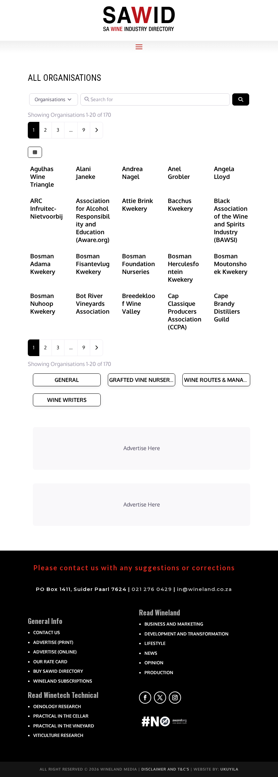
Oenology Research (57, 706)
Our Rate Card (50, 661)
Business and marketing (173, 624)
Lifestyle (154, 643)
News (150, 653)
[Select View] (35, 152)
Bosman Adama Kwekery (42, 263)
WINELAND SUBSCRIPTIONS (62, 681)
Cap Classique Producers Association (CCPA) (184, 311)
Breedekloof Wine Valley (138, 303)
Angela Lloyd (224, 172)
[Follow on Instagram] (175, 697)
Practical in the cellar (60, 716)
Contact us (46, 632)
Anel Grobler (179, 172)
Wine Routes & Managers (220, 379)
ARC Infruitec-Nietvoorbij (46, 208)
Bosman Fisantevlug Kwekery (93, 263)
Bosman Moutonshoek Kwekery (230, 263)
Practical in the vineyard (63, 725)
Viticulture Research (58, 735)
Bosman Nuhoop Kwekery (42, 303)
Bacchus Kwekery (180, 204)
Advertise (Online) (55, 651)
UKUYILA (229, 769)
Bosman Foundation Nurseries (138, 263)
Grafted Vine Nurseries (143, 379)
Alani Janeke (85, 172)
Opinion (153, 662)
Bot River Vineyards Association (93, 303)
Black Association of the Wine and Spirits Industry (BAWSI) (231, 220)
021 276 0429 (152, 589)
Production (158, 672)
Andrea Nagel (132, 172)
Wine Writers (66, 399)
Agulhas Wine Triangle (42, 176)
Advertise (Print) (53, 642)
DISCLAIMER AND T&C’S (165, 769)
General (67, 379)
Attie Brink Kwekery (137, 204)
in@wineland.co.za (204, 589)
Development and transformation (186, 633)
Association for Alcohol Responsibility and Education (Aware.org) (93, 220)
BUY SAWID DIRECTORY (58, 671)
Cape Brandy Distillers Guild (227, 307)
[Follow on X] (160, 697)
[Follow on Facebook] (145, 697)
